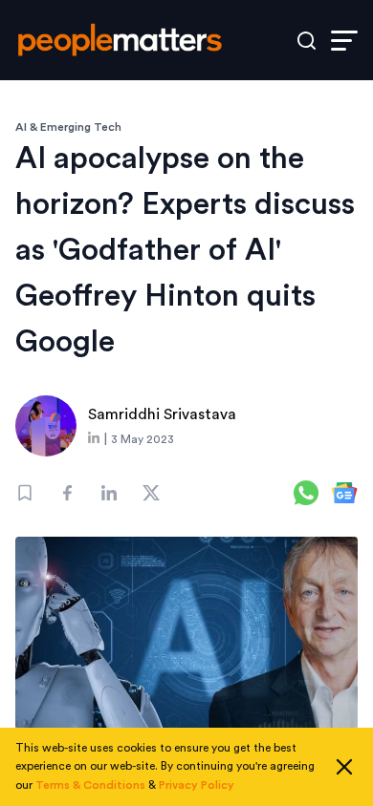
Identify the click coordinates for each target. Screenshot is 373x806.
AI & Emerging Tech (68, 127)
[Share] (67, 492)
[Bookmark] (24, 492)
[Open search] (306, 41)
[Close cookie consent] (344, 766)
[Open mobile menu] (344, 41)
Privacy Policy (196, 785)
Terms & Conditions (90, 785)
